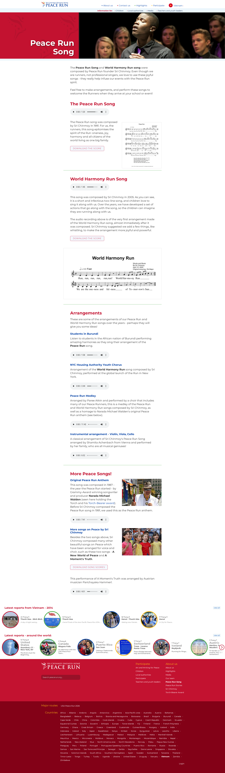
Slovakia (172, 749)
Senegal (112, 749)
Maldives (142, 734)
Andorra (83, 713)
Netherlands (66, 742)
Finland (147, 724)
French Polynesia (171, 724)
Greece (100, 727)
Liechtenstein (66, 734)
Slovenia (64, 753)
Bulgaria (156, 716)
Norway (141, 742)
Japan (92, 731)
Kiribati (124, 731)
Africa (63, 713)
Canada (178, 716)
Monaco (110, 738)
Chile (76, 720)
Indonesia (65, 731)
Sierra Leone (146, 749)
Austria (158, 713)
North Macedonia (127, 742)
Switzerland (152, 753)
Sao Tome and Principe (94, 749)
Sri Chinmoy (171, 689)
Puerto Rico (139, 745)
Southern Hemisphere (115, 753)
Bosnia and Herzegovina (117, 716)
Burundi (167, 716)
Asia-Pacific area (133, 713)
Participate (158, 5)
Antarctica (105, 713)
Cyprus (139, 720)
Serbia (122, 749)
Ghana (75, 727)
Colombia (95, 720)
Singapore (160, 749)
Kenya (115, 731)
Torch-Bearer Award (175, 692)
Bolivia (99, 716)
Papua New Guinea (165, 742)
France (157, 724)
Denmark (167, 720)
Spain (131, 753)
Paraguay (64, 745)
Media (150, 11)
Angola (93, 713)
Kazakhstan (103, 731)
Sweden (140, 753)
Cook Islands (109, 720)
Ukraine (116, 756)
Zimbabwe (65, 760)
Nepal (173, 738)
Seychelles (133, 749)
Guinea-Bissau (139, 727)
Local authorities (135, 11)
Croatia (121, 720)
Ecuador (179, 720)
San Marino (75, 749)
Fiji (139, 724)
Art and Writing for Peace (147, 667)
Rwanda (172, 745)
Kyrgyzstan (145, 731)
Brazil (146, 716)
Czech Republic (152, 720)
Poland (83, 745)
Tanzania (165, 753)
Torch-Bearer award (101, 503)
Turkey (87, 756)
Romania (152, 745)
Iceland (163, 727)
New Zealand (81, 742)
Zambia (176, 756)
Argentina (117, 713)
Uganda (106, 756)
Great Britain (87, 727)
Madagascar (108, 734)
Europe (115, 724)
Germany (64, 727)
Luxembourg (94, 734)
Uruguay (143, 756)
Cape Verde (65, 720)
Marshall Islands (165, 734)
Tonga (78, 756)
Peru (74, 745)
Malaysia (131, 734)
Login (181, 763)
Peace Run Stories (174, 685)
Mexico (75, 738)
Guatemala (124, 727)
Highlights (141, 5)
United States (129, 756)
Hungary (153, 727)
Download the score (87, 148)
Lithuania (80, 734)
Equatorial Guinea (68, 724)
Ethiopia (105, 724)
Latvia (156, 731)
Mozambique (150, 738)
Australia (147, 713)
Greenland (111, 727)
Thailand (176, 753)
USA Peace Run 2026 (70, 706)
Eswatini (94, 724)
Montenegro (135, 738)
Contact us (124, 5)
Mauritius (64, 738)
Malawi (120, 734)
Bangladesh (66, 716)
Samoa (63, 749)
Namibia (163, 738)
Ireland (75, 731)
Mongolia (121, 738)
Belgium (89, 716)
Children (119, 11)
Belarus (78, 716)
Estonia (83, 724)
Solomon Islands (79, 753)
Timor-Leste (66, 756)
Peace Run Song (173, 682)
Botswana (136, 716)
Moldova (99, 738)
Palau (151, 742)
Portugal (94, 745)
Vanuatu (154, 756)
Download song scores (89, 567)
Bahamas (169, 713)
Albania (72, 713)
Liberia (176, 731)
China (85, 720)
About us (108, 5)
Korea (134, 731)
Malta (152, 734)
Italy (84, 731)
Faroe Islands (128, 724)
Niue (92, 742)
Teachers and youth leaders (170, 11)
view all (217, 608)
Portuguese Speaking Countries (116, 745)
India (172, 727)
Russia (162, 745)
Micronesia (87, 738)
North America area (106, 742)
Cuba (130, 720)
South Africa (96, 753)
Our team (170, 678)
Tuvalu (96, 756)
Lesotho (166, 731)
